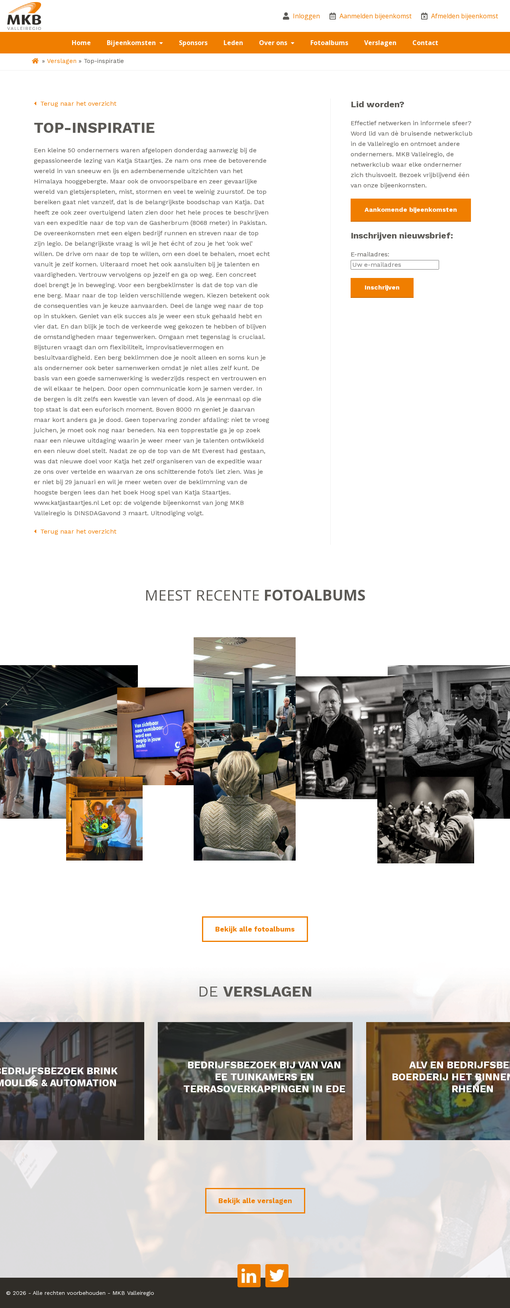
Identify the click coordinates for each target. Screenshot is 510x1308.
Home (81, 42)
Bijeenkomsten (132, 42)
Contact (425, 42)
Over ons (274, 42)
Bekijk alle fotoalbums (255, 929)
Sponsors (193, 42)
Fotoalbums (329, 42)
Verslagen (380, 42)
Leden (233, 42)
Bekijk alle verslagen (255, 1201)
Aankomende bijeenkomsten (411, 209)
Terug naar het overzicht (77, 103)
